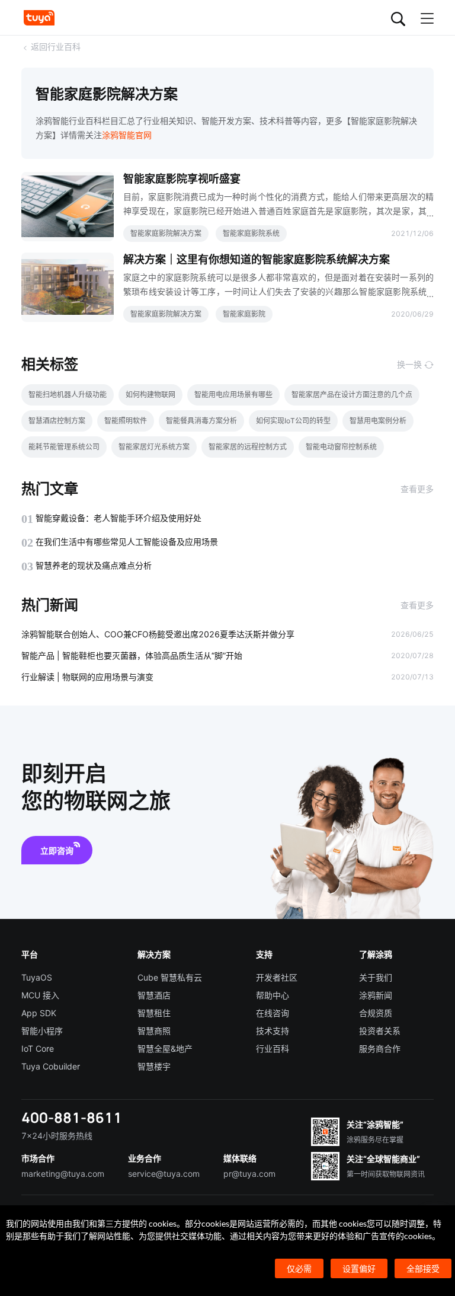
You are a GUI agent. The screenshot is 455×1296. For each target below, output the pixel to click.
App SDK (38, 1013)
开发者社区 (276, 977)
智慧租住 (154, 1013)
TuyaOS (36, 977)
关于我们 (375, 977)
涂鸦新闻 (375, 995)
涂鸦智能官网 (127, 135)
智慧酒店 (154, 995)
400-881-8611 (71, 1117)
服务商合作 (379, 1048)
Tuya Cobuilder (50, 1066)
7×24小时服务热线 (56, 1136)
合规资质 (375, 1013)
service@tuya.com (164, 1174)
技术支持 (272, 1031)
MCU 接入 (40, 995)
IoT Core (37, 1048)
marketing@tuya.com (62, 1174)
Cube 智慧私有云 (169, 977)
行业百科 (272, 1048)
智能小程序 (42, 1031)
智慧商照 (154, 1031)
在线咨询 (272, 1013)
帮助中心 (272, 995)
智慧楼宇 (154, 1066)
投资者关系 (379, 1031)
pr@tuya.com (249, 1174)
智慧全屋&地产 (165, 1048)
